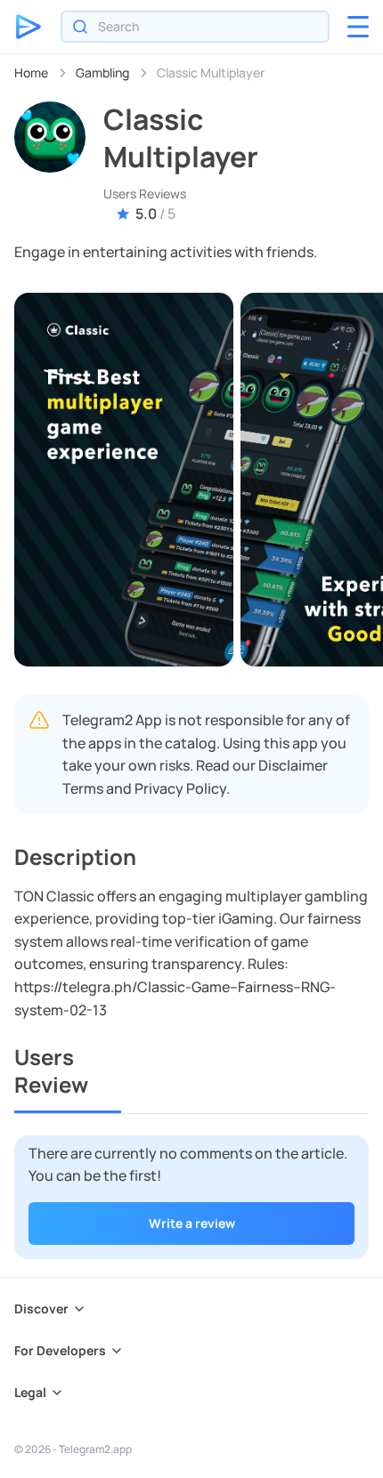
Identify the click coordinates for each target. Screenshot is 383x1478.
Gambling (102, 72)
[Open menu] (358, 26)
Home (31, 72)
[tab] (67, 1077)
